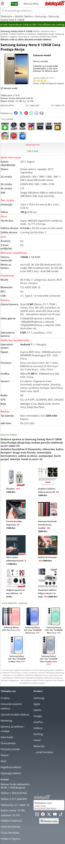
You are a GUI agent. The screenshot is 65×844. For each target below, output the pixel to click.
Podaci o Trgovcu (10, 838)
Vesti (3, 761)
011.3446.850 (32, 105)
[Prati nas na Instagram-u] (37, 815)
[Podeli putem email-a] (41, 114)
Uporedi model (11, 88)
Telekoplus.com (43, 803)
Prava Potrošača (10, 832)
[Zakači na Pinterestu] (26, 114)
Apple (37, 704)
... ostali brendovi (43, 752)
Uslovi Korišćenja (10, 826)
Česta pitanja (8, 743)
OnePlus (38, 722)
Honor (37, 740)
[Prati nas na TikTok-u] (60, 815)
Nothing (38, 734)
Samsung (40, 16)
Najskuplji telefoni (11, 773)
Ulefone (38, 728)
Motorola (39, 746)
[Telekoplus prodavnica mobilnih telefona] (54, 5)
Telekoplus (7, 16)
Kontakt (5, 779)
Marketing (6, 720)
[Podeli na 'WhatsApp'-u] (31, 114)
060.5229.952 (19, 793)
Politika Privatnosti (11, 820)
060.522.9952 (31, 3)
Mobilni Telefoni (24, 16)
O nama (5, 698)
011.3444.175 (57, 105)
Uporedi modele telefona (15, 714)
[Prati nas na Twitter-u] (49, 815)
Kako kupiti (7, 737)
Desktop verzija (50, 821)
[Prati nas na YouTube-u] (54, 815)
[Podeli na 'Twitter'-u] (21, 114)
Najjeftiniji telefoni (11, 767)
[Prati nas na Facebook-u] (43, 815)
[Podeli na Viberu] (36, 114)
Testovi (4, 755)
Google (38, 716)
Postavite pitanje (10, 749)
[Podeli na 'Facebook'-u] (16, 114)
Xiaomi (37, 710)
